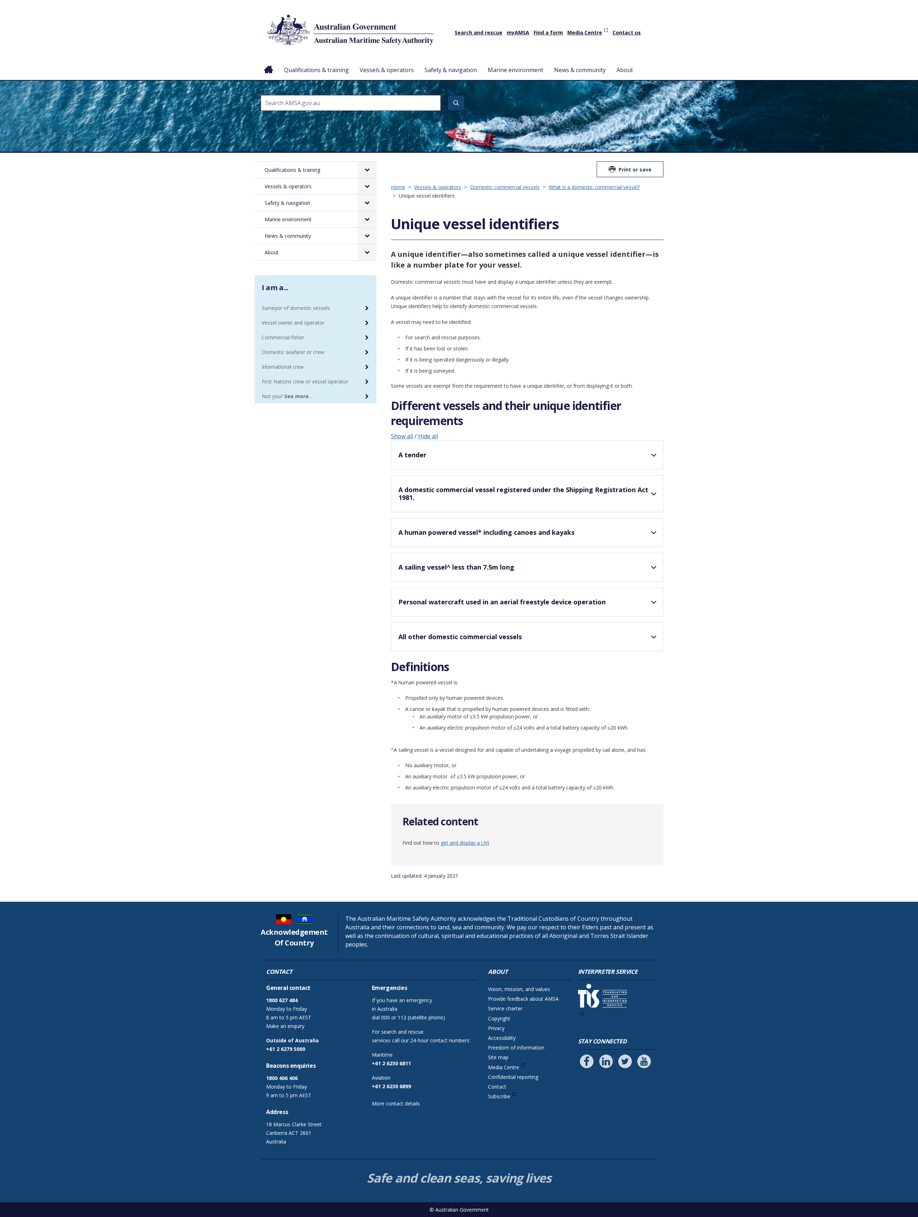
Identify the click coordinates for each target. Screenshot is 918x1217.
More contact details (396, 1103)
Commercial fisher (283, 337)
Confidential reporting (513, 1077)
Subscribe (499, 1096)
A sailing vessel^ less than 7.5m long (456, 567)
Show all (402, 436)
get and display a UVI (465, 842)
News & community (580, 70)
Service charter (505, 1008)
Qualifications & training (316, 70)
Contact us (626, 32)
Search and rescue (478, 32)
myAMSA (518, 32)
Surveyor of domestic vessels (296, 308)
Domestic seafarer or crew (293, 352)
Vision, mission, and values (519, 989)
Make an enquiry (285, 1026)
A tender (412, 455)
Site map (498, 1057)
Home (269, 64)
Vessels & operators (387, 70)
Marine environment (515, 70)
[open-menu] (367, 170)
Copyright (499, 1018)
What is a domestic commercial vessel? (594, 187)
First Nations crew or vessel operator (305, 381)
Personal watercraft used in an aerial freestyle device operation (502, 602)
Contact (497, 1086)
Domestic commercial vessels (505, 187)
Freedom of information (516, 1047)
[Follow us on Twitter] (625, 1061)
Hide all (428, 436)
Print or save (635, 169)
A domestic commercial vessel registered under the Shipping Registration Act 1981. (523, 493)
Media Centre (584, 32)
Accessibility (502, 1037)
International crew (283, 366)
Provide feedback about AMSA (523, 998)
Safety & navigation (451, 70)
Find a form (548, 32)
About (624, 70)
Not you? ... (287, 396)
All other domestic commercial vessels (460, 636)
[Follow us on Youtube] (644, 1061)
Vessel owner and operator (293, 322)
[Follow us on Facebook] (586, 1061)
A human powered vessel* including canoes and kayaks (486, 532)
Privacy (496, 1028)
